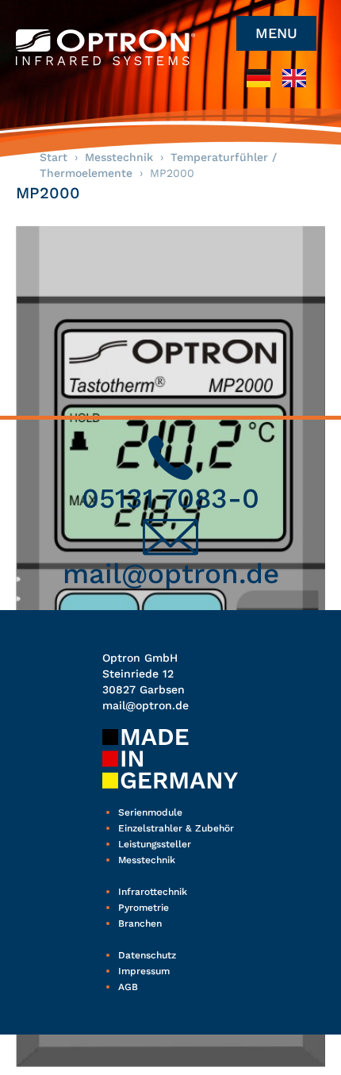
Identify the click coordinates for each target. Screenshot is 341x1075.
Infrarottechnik (152, 891)
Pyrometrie (143, 907)
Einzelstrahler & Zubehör (176, 828)
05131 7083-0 (170, 498)
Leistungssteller (154, 844)
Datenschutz (147, 955)
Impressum (144, 971)
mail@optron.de (171, 573)
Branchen (140, 923)
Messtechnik (119, 157)
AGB (128, 986)
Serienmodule (150, 812)
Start (53, 157)
